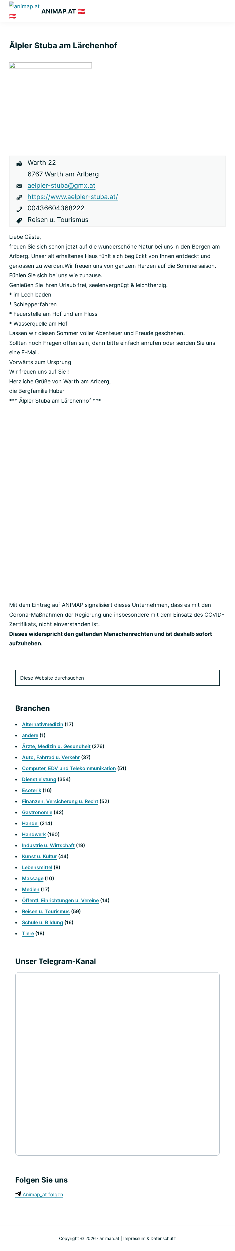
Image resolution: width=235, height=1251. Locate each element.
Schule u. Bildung (42, 922)
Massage (32, 878)
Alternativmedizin (42, 724)
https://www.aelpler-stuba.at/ (73, 197)
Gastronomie (37, 812)
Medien (30, 889)
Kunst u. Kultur (39, 856)
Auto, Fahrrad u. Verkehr (51, 757)
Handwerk (34, 834)
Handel (30, 823)
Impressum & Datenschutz (149, 1238)
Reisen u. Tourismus (46, 911)
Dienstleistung (39, 779)
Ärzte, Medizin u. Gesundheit (56, 746)
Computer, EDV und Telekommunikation (69, 768)
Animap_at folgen (42, 1194)
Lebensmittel (37, 867)
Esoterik (31, 790)
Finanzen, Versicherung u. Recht (60, 801)
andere (30, 735)
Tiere (28, 933)
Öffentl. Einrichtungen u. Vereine (60, 900)
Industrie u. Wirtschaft (48, 845)
